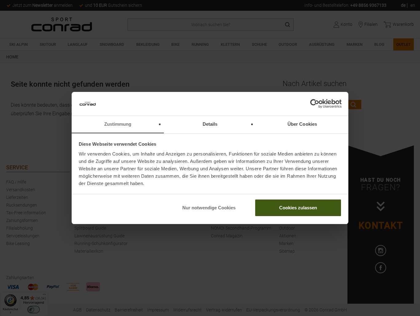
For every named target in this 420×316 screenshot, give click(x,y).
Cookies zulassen (298, 207)
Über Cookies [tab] (302, 124)
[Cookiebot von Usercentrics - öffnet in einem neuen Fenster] (315, 104)
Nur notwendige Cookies (209, 207)
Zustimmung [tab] (118, 124)
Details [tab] (210, 124)
